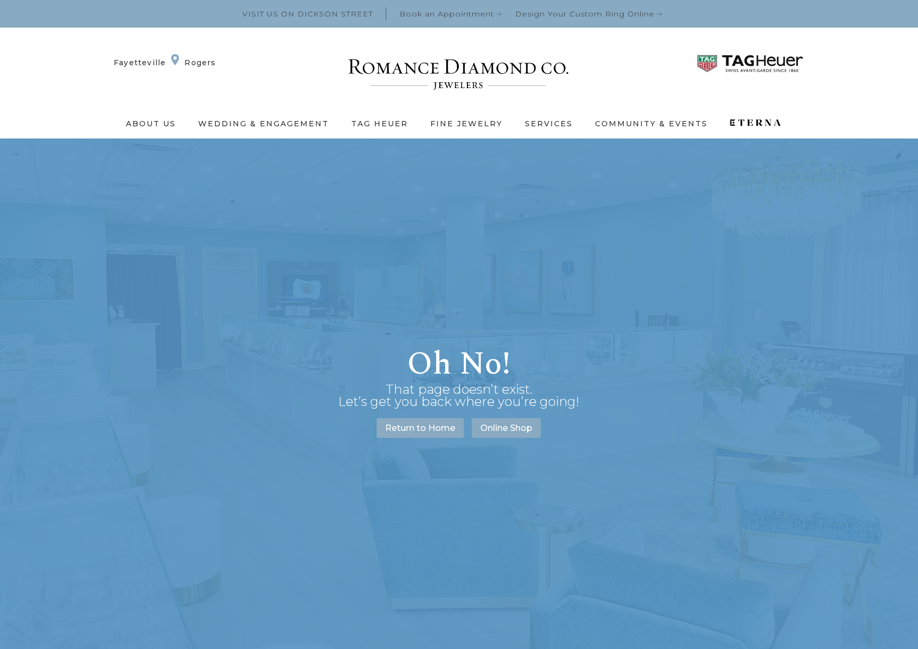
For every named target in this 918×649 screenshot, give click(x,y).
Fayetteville (140, 62)
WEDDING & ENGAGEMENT (263, 123)
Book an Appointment (447, 14)
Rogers (200, 62)
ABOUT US (151, 123)
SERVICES (549, 123)
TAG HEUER (379, 123)
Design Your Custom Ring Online (584, 14)
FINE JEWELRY (466, 123)
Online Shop (506, 428)
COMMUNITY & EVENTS (651, 123)
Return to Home (420, 428)
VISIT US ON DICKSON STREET (307, 14)
